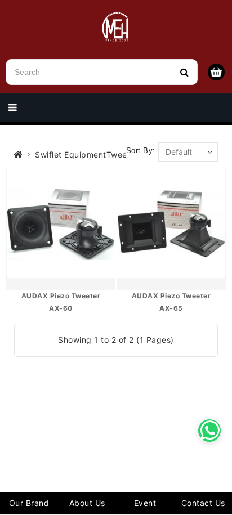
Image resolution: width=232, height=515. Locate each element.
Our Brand (29, 503)
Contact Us (203, 503)
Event (145, 503)
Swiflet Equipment (70, 154)
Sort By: (140, 150)
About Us (87, 503)
